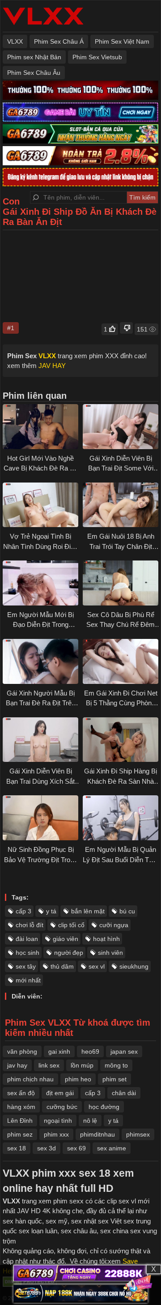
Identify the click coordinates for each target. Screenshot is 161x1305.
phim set (114, 1079)
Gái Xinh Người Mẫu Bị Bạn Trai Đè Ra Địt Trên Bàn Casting (40, 703)
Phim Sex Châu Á (59, 41)
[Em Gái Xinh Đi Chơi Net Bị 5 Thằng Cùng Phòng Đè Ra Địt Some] (120, 661)
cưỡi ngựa (113, 925)
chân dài (124, 1092)
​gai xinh (59, 1051)
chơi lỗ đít (29, 925)
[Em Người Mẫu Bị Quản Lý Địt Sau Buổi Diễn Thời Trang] (120, 817)
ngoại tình (58, 1120)
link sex (48, 1065)
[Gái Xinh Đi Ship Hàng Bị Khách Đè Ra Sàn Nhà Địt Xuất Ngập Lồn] (120, 739)
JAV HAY (52, 365)
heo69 (90, 1051)
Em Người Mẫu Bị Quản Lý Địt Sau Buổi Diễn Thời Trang (120, 859)
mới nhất (28, 980)
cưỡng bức (62, 1106)
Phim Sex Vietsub (97, 57)
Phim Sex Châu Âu (33, 72)
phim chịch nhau (30, 1079)
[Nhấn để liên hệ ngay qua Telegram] (138, 1282)
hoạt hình (106, 938)
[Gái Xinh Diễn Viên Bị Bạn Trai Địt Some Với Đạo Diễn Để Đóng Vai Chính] (120, 426)
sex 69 (76, 1148)
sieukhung (133, 966)
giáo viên (65, 938)
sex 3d (46, 1148)
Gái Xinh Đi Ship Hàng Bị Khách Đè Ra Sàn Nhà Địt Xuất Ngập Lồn (120, 781)
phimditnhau (97, 1134)
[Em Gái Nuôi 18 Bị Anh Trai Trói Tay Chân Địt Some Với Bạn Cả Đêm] (120, 505)
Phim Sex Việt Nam (122, 41)
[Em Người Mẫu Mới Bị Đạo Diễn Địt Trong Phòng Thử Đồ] (40, 582)
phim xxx (56, 1134)
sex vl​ (97, 966)
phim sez (20, 1134)
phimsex (138, 1134)
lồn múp (82, 1065)
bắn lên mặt (88, 911)
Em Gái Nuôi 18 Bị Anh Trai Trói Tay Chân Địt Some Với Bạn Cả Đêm (120, 546)
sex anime (111, 1148)
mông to (116, 1065)
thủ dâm (62, 966)
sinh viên (110, 952)
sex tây (26, 966)
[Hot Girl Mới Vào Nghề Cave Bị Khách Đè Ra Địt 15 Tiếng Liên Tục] (40, 426)
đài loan (27, 938)
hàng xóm (21, 1106)
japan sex (124, 1051)
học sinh (27, 952)
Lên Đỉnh (20, 1120)
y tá (51, 911)
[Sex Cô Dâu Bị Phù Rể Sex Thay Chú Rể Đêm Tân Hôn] (120, 582)
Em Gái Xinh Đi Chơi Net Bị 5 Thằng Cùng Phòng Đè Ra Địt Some (120, 703)
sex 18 (16, 1148)
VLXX (15, 41)
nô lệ (90, 1120)
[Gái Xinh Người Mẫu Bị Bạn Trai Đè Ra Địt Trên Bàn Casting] (40, 661)
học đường (104, 1106)
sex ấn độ (21, 1092)
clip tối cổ (71, 925)
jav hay (17, 1065)
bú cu (127, 911)
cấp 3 (23, 911)
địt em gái (60, 1092)
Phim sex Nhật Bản (34, 57)
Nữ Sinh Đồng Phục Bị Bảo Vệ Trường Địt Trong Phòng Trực (40, 859)
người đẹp (68, 952)
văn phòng (22, 1051)
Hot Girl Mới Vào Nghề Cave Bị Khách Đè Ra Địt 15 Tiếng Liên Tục (41, 468)
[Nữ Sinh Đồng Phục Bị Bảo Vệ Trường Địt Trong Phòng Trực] (40, 817)
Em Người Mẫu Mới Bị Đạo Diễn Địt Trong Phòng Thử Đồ (40, 624)
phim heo (78, 1079)
